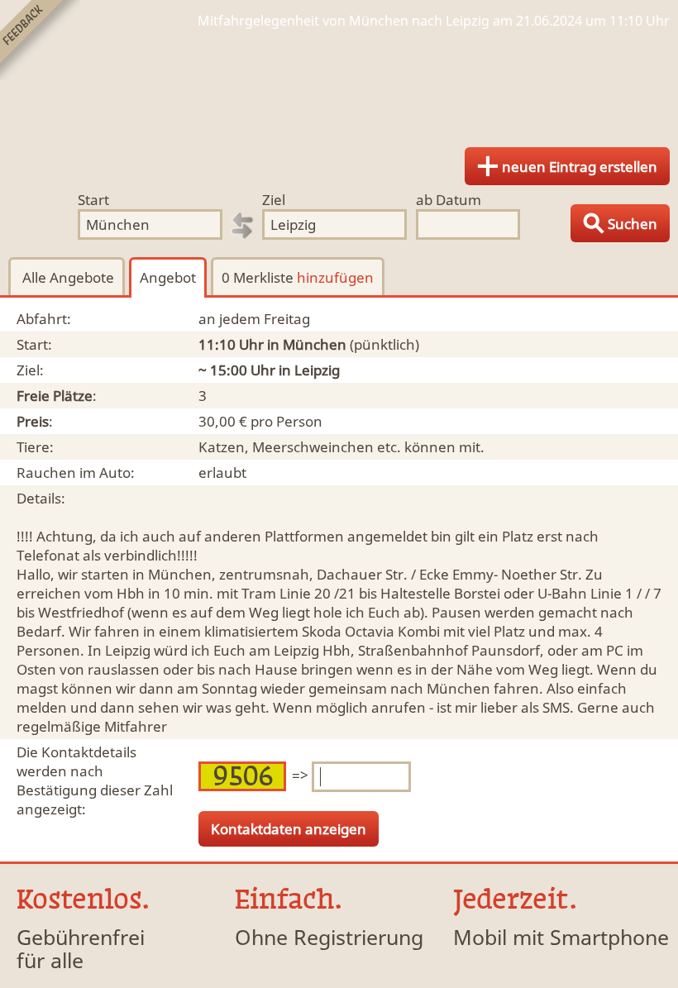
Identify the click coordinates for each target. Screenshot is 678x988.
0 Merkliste (298, 277)
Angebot (168, 277)
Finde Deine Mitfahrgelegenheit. (339, 82)
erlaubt (222, 472)
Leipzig (317, 369)
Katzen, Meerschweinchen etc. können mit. (341, 446)
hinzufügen (335, 277)
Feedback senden (40, 40)
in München (306, 344)
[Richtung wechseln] (242, 225)
